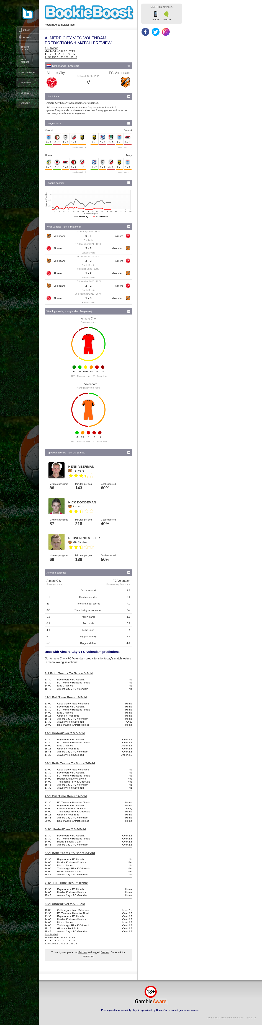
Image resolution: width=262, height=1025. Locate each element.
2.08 (65, 57)
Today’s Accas (25, 48)
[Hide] (128, 96)
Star (128, 65)
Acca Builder (25, 61)
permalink (88, 956)
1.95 (70, 57)
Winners (25, 103)
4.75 (52, 57)
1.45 (47, 57)
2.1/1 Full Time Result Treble (66, 883)
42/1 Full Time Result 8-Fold (66, 697)
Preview (105, 952)
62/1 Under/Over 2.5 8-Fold (65, 904)
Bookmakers (28, 72)
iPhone (26, 30)
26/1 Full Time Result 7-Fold (66, 796)
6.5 (56, 57)
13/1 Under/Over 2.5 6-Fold (65, 733)
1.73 (60, 57)
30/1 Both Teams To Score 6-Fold (70, 853)
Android (27, 37)
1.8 (75, 57)
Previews (26, 82)
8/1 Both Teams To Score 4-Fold (69, 673)
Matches (82, 952)
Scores (25, 93)
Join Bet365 (51, 48)
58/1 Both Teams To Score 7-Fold (70, 763)
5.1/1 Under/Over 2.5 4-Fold (65, 829)
